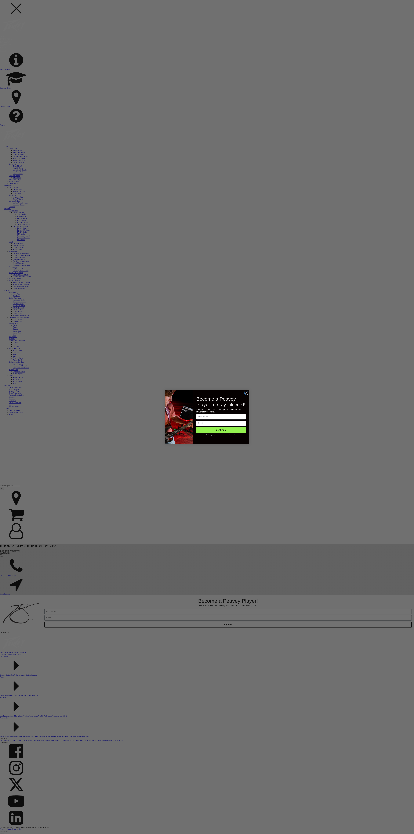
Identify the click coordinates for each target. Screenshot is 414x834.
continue (221, 430)
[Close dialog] (246, 393)
